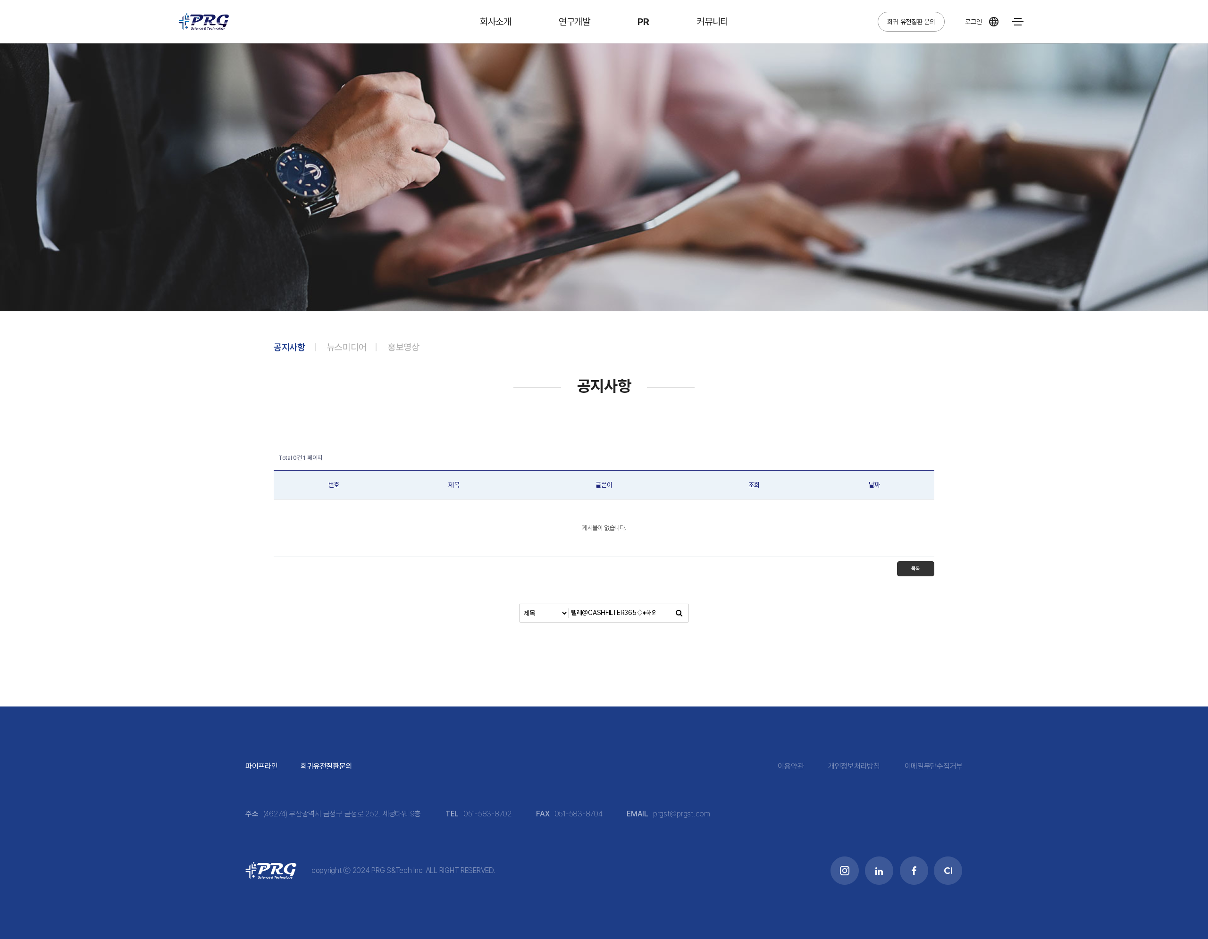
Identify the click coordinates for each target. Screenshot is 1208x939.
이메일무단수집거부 (934, 766)
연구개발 (574, 21)
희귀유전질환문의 (326, 766)
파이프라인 (261, 766)
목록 (915, 568)
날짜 (874, 485)
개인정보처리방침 (854, 766)
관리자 (510, 870)
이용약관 (791, 766)
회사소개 (496, 21)
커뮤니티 (712, 21)
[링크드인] (263, 18)
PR (643, 21)
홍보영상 (403, 347)
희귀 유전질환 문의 (911, 21)
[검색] (679, 613)
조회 (753, 485)
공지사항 (289, 347)
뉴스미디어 (347, 347)
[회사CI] (306, 18)
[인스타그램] (241, 18)
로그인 (973, 21)
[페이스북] (285, 18)
